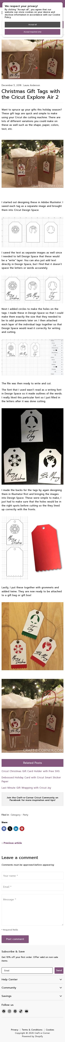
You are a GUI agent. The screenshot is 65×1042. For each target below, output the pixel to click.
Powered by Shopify (32, 1036)
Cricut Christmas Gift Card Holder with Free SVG (30, 771)
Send (59, 970)
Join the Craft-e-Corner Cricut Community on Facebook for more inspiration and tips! (32, 799)
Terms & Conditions (32, 1029)
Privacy (14, 1029)
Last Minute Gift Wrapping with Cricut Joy (26, 788)
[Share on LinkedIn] (16, 828)
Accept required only (32, 32)
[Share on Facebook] (4, 828)
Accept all (32, 25)
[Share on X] (10, 828)
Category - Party (19, 814)
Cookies (50, 1029)
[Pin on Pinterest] (22, 828)
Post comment (15, 939)
